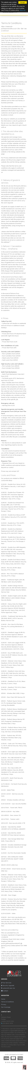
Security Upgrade (8, 985)
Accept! (22, 2)
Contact (5, 991)
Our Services (7, 983)
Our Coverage (5, 1007)
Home (3, 999)
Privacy (3, 1004)
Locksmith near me (8, 988)
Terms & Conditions (7, 1002)
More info (22, 10)
